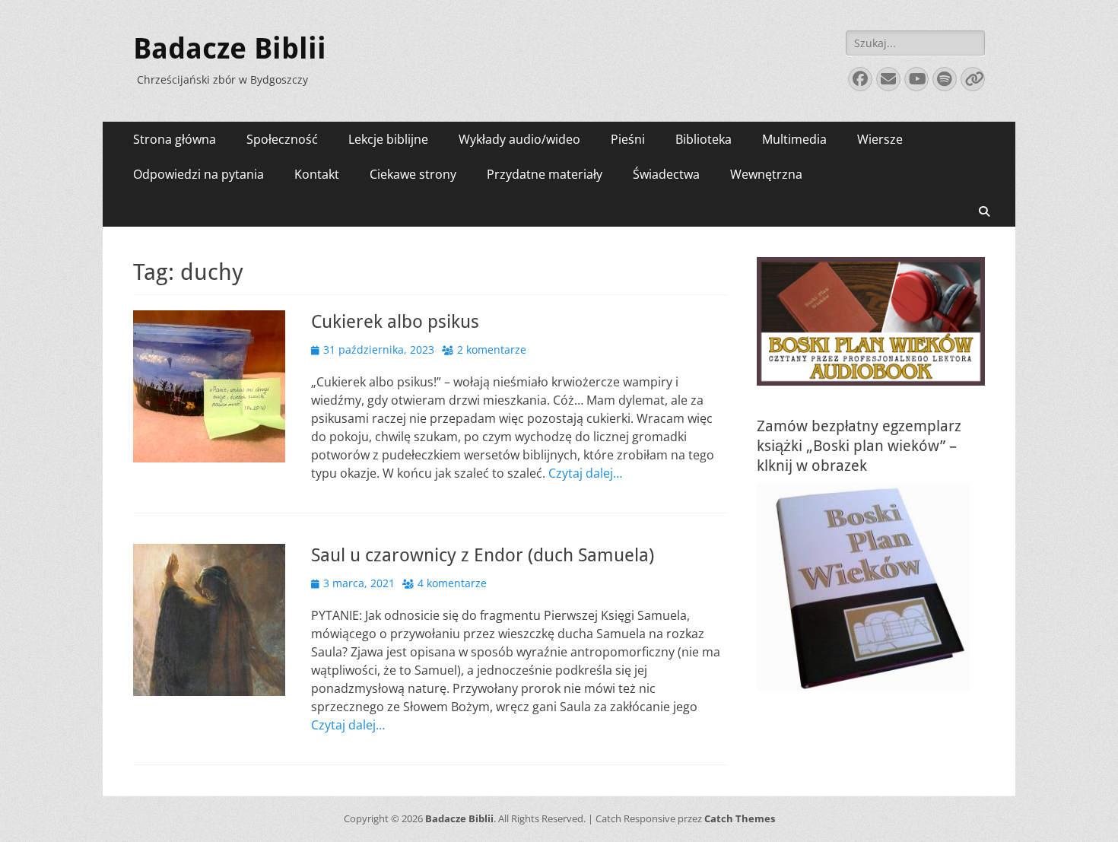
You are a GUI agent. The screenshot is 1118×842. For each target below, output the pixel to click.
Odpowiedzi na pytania (198, 174)
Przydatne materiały (544, 174)
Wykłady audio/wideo (519, 139)
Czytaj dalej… (585, 473)
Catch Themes (739, 818)
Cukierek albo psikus (395, 321)
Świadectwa (666, 174)
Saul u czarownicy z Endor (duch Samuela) (482, 555)
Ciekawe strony (413, 174)
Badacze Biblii (229, 48)
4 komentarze (452, 583)
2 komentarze (491, 349)
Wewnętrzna (766, 174)
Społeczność (282, 139)
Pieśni (628, 139)
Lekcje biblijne (388, 139)
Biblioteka (703, 139)
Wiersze (880, 139)
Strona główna (174, 139)
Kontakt (316, 174)
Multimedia (794, 139)
